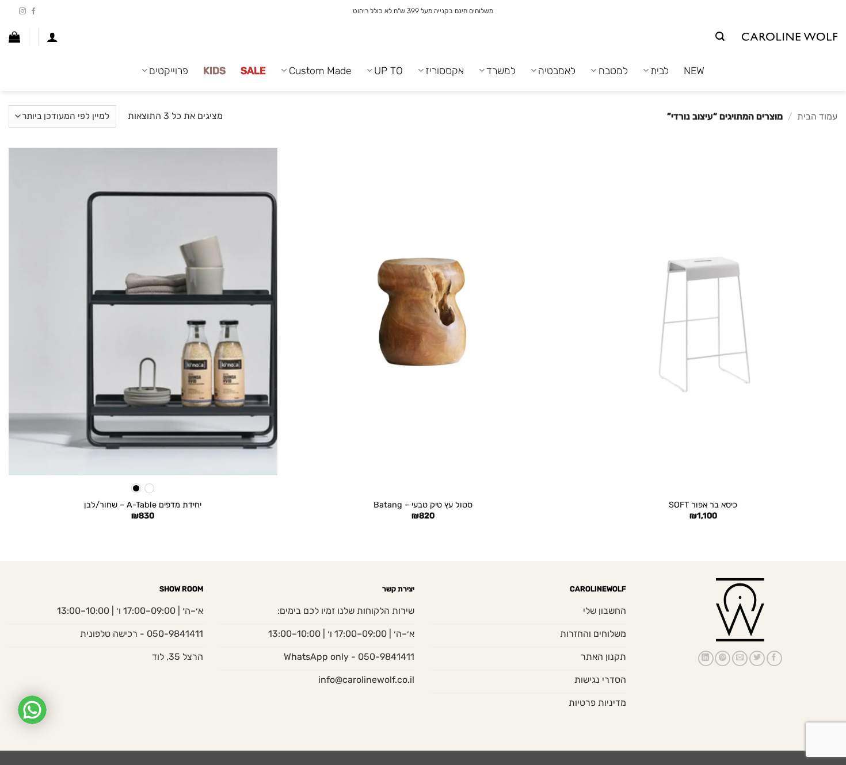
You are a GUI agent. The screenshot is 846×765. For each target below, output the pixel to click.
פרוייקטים (168, 70)
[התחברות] (52, 36)
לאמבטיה (557, 70)
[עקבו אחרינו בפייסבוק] (33, 11)
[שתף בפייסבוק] (774, 659)
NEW (694, 70)
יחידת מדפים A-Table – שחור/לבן (142, 505)
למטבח (613, 70)
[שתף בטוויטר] (757, 659)
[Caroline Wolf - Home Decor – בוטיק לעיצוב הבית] (789, 37)
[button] (720, 36)
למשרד (501, 70)
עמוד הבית (817, 116)
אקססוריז (444, 70)
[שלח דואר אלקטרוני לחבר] (740, 659)
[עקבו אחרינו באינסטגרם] (22, 11)
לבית (659, 70)
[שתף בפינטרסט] (722, 659)
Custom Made (320, 70)
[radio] (149, 488)
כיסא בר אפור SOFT (703, 505)
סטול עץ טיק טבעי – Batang (423, 505)
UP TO (388, 70)
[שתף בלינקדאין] (706, 659)
